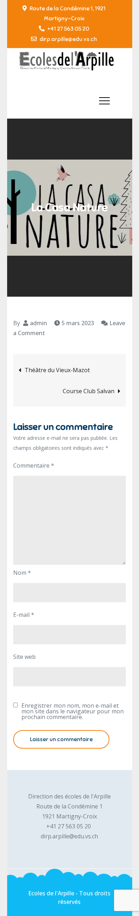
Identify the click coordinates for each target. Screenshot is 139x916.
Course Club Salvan (88, 391)
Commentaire (33, 465)
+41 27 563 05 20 (68, 28)
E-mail (23, 615)
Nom (22, 573)
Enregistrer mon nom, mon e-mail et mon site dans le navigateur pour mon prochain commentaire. (72, 711)
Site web (24, 657)
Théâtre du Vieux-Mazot (57, 370)
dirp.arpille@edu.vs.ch (68, 39)
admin (38, 323)
